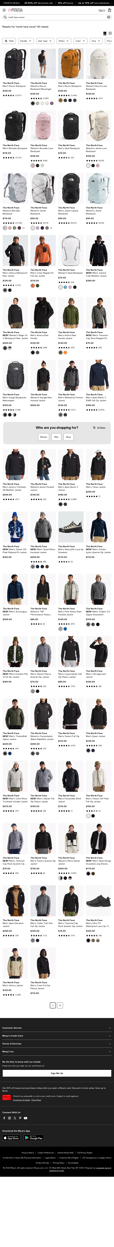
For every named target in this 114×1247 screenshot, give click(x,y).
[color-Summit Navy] (93, 750)
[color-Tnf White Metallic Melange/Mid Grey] (5, 228)
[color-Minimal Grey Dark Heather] (47, 228)
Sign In (102, 10)
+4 (23, 228)
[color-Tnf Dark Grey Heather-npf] (65, 504)
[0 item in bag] (109, 10)
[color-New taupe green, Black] (65, 415)
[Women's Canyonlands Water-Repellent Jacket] (43, 714)
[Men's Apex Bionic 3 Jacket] (71, 464)
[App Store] (11, 1138)
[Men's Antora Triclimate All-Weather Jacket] (15, 464)
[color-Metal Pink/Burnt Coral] (33, 165)
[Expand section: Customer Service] (57, 1028)
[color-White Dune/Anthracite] (10, 348)
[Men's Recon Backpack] (15, 63)
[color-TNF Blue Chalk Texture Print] (65, 629)
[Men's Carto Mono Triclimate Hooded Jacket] (15, 776)
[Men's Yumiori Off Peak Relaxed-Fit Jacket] (15, 527)
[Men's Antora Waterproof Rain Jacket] (15, 250)
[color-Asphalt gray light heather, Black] (5, 415)
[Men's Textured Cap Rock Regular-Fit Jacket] (98, 312)
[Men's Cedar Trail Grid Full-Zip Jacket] (43, 900)
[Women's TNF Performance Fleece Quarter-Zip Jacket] (43, 589)
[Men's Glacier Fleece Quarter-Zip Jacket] (43, 651)
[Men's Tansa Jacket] (98, 464)
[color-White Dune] (47, 103)
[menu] (4, 10)
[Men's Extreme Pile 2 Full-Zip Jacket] (15, 651)
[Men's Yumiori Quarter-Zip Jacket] (43, 838)
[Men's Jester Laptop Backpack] (71, 188)
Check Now (36, 1100)
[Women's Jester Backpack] (43, 188)
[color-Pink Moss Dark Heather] (10, 228)
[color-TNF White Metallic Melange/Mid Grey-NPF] (60, 287)
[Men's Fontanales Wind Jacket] (71, 776)
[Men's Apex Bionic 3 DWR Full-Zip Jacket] (98, 375)
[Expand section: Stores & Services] (57, 1044)
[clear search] (108, 17)
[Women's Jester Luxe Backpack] (98, 126)
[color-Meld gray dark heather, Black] (14, 415)
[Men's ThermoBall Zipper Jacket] (15, 714)
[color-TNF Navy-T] (70, 100)
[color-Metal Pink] (70, 287)
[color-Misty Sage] (37, 103)
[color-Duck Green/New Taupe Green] (65, 100)
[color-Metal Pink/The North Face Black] (70, 878)
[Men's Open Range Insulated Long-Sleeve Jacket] (98, 838)
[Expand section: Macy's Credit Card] (57, 1036)
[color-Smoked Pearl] (33, 566)
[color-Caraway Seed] (93, 873)
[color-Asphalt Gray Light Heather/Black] (75, 100)
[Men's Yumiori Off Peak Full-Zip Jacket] (98, 776)
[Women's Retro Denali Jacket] (71, 838)
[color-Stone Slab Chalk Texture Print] (60, 629)
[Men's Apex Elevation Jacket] (15, 900)
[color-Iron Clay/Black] (33, 285)
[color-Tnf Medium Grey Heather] (37, 753)
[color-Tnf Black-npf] (5, 290)
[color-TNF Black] (42, 228)
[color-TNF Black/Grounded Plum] (5, 348)
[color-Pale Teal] (65, 287)
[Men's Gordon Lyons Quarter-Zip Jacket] (98, 527)
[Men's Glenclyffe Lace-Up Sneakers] (71, 527)
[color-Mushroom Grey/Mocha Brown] (98, 940)
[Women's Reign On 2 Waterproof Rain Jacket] (15, 312)
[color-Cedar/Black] (93, 940)
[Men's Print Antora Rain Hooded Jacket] (71, 589)
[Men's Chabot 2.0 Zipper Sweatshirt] (98, 589)
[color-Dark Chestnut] (47, 566)
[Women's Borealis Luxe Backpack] (43, 126)
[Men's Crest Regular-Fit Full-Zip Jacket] (43, 250)
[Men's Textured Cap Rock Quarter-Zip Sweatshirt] (15, 838)
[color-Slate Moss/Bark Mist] (14, 228)
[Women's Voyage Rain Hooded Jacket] (43, 375)
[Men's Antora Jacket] (15, 963)
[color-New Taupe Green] (93, 624)
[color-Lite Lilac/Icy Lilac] (37, 228)
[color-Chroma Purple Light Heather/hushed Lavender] (19, 228)
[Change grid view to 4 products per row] (104, 34)
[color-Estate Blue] (37, 566)
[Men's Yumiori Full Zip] (71, 714)
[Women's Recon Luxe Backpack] (98, 63)
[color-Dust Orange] (65, 352)
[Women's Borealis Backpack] (15, 188)
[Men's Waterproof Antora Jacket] (71, 375)
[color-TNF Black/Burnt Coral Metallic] (37, 165)
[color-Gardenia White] (42, 103)
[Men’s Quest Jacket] (98, 714)
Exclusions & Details (21, 1100)
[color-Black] (93, 816)
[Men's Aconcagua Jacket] (15, 589)
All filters (101, 427)
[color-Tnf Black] (33, 103)
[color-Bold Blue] (10, 753)
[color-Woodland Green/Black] (37, 285)
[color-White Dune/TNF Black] (60, 878)
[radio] (32, 103)
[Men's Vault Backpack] (71, 126)
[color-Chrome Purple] (52, 103)
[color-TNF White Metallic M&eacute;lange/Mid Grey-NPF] (33, 228)
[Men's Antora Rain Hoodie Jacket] (71, 312)
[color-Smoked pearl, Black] (60, 415)
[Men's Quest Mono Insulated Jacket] (43, 527)
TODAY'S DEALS (11, 3)
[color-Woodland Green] (60, 352)
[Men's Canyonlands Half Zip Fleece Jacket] (71, 651)
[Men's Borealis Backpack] (15, 126)
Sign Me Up (57, 1073)
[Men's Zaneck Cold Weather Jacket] (98, 250)
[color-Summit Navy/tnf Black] (10, 290)
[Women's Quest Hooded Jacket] (43, 464)
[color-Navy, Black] (10, 415)
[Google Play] (34, 1138)
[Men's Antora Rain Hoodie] (43, 312)
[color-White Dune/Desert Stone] (88, 816)
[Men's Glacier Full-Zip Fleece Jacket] (43, 776)
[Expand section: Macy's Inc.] (57, 1051)
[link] (15, 89)
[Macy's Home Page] (15, 10)
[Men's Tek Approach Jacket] (98, 651)
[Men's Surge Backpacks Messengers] (15, 375)
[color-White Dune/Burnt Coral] (42, 165)
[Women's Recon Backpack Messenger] (43, 63)
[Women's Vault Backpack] (71, 250)
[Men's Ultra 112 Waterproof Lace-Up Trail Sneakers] (98, 900)
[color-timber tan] (60, 100)
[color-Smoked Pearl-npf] (37, 352)
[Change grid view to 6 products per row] (110, 33)
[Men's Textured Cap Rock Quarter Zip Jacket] (71, 900)
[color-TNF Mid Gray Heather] (33, 691)
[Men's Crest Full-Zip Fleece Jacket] (43, 963)
